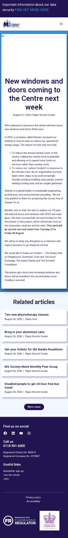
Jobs (6, 478)
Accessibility (33, 501)
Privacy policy (33, 497)
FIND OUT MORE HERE (31, 10)
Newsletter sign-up (13, 471)
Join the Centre (11, 474)
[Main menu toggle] (61, 24)
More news (34, 406)
